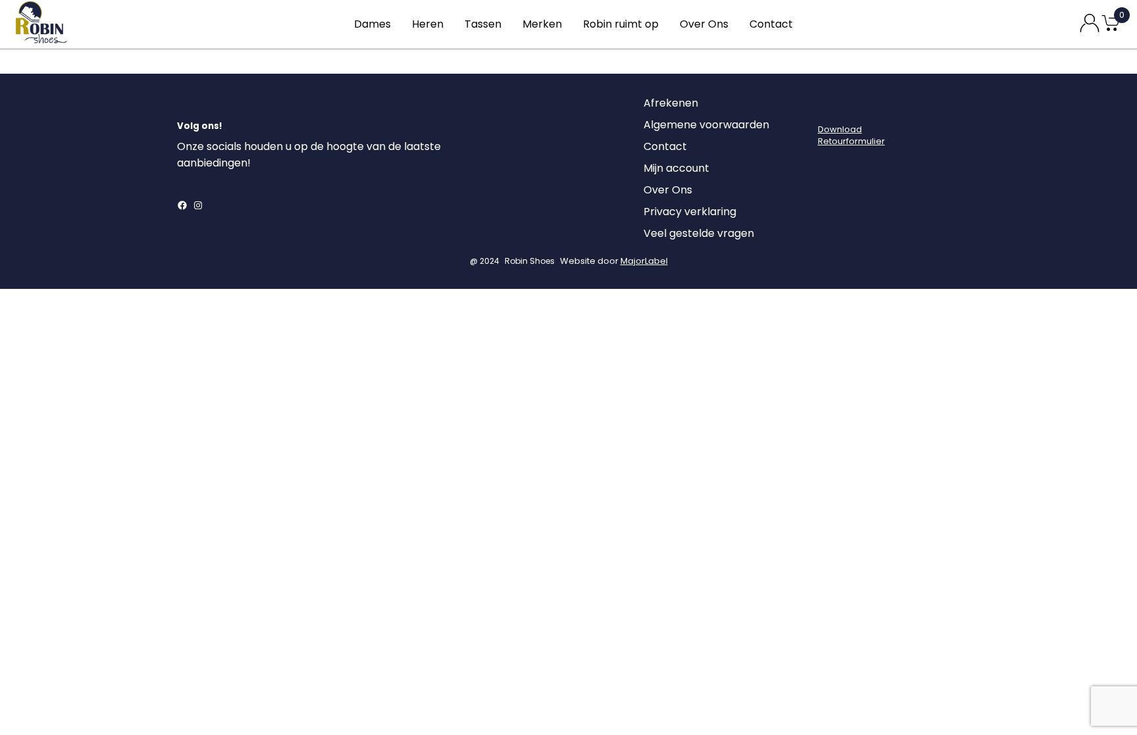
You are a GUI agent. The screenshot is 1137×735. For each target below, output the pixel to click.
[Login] (830, 106)
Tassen (483, 24)
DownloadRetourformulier (851, 135)
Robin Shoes (530, 260)
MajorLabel (644, 261)
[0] (1110, 30)
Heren (427, 24)
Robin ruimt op (621, 24)
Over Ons (704, 24)
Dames (372, 24)
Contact (771, 24)
